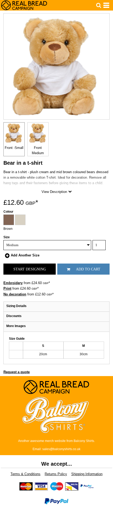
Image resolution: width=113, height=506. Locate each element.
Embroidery (13, 283)
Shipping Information (86, 474)
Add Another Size (25, 255)
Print (7, 288)
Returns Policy (56, 474)
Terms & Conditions (25, 474)
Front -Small (14, 148)
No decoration (14, 294)
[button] (98, 5)
